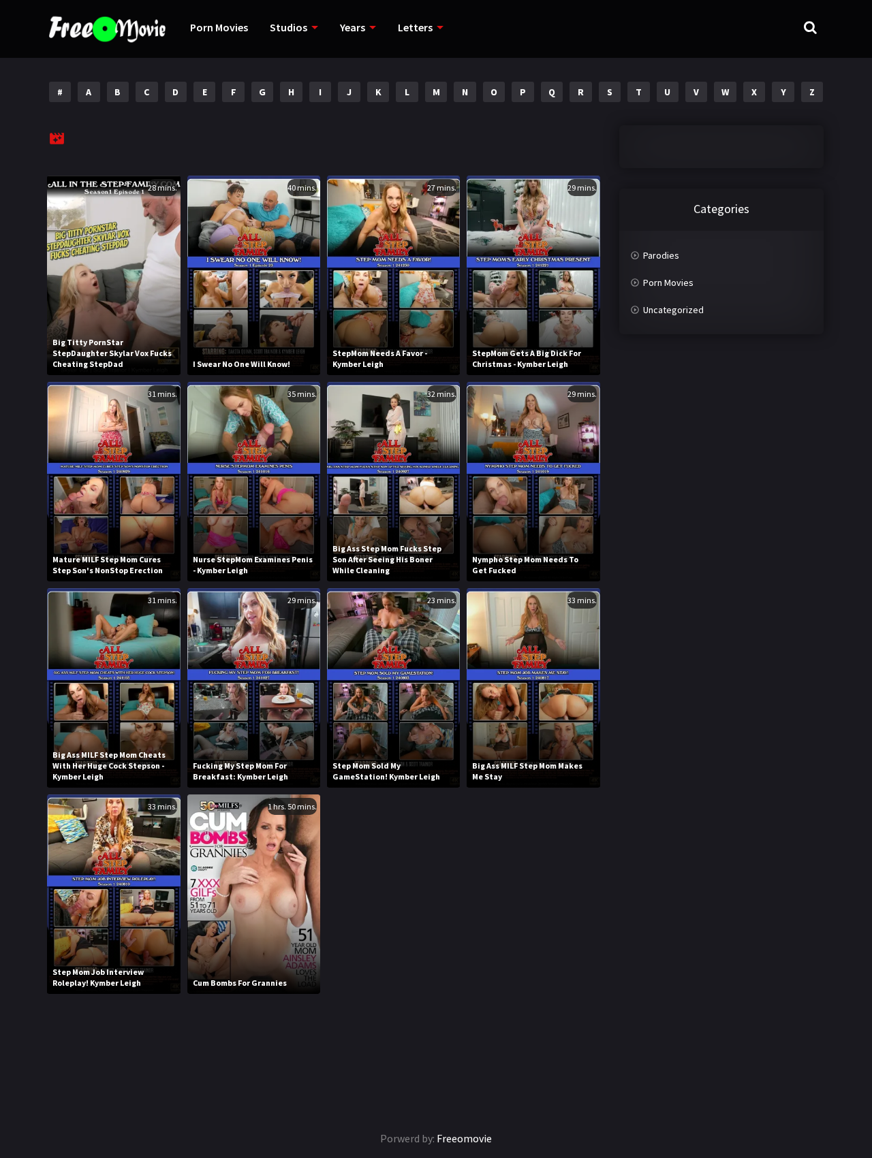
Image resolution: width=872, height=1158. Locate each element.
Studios (288, 27)
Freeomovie (464, 1138)
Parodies (661, 255)
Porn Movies (219, 27)
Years (352, 27)
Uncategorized (673, 310)
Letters (415, 27)
